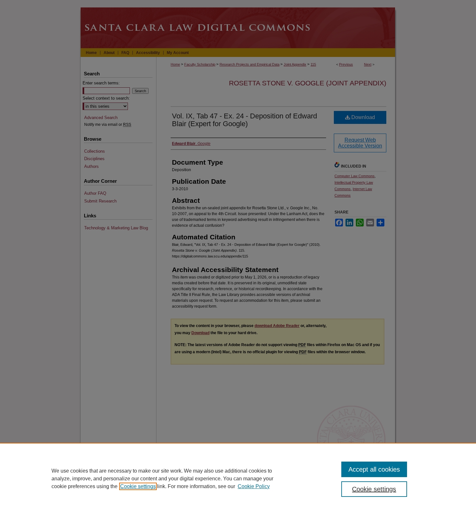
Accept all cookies (374, 469)
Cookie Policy (254, 486)
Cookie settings (138, 486)
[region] (238, 478)
